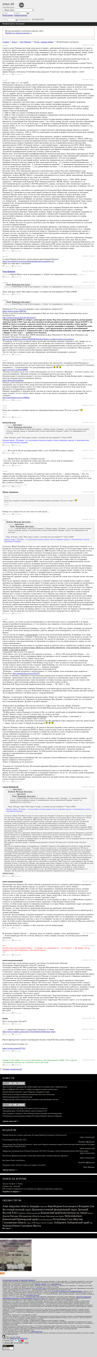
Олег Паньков (25, 42)
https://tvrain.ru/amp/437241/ (14, 1048)
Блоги (14, 42)
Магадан (14, 1216)
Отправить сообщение (40, 1284)
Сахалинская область (14, 1222)
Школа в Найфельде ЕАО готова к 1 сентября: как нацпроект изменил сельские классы (30, 1089)
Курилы (6, 1216)
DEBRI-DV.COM (14, 1338)
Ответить (7, 74)
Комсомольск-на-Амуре (73, 1212)
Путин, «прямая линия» (44, 42)
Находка (42, 1216)
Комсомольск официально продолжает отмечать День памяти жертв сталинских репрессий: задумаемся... (36, 1156)
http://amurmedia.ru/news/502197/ (26, 673)
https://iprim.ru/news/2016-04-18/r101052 (19, 318)
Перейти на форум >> (12, 1191)
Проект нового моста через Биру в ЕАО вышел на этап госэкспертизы (25, 1108)
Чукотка (7, 1225)
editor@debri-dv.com (56, 1284)
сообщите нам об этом (36, 1331)
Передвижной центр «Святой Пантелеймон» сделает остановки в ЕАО (25, 1111)
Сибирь (29, 1223)
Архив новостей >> (11, 1121)
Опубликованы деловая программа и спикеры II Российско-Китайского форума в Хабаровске (32, 1116)
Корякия (90, 1213)
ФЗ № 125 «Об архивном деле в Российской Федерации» (67, 1291)
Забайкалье (22, 1213)
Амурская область (19, 1206)
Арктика (43, 1206)
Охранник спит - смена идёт (11, 1186)
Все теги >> (8, 1228)
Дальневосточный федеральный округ (54, 1209)
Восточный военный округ (17, 1209)
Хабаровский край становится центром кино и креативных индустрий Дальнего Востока (30, 1099)
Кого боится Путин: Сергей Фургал (14, 1160)
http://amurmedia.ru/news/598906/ (16, 398)
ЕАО (14, 1212)
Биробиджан (55, 1206)
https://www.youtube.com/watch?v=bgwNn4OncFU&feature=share (29, 1032)
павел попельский (87, 1137)
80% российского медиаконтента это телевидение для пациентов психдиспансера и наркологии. (32, 1189)
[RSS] (2, 1274)
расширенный (38, 19)
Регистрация (8, 15)
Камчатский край (50, 1212)
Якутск (37, 1225)
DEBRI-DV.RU (24, 1338)
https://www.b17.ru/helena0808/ (15, 370)
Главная (6, 42)
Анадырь (34, 1206)
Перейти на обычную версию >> (18, 33)
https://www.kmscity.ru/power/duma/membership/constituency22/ (28, 261)
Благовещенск (70, 1206)
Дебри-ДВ (8, 4)
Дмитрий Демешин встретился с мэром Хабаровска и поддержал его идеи (26, 1092)
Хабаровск (60, 1222)
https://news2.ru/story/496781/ (15, 311)
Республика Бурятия (45, 1219)
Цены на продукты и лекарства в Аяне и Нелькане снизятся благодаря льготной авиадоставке (32, 1113)
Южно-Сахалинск (22, 1225)
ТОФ (33, 1223)
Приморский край (27, 1219)
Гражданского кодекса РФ (32, 1295)
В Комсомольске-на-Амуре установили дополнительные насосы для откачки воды (29, 1094)
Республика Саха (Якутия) (68, 1219)
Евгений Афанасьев (86, 1142)
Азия (5, 1206)
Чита (91, 1223)
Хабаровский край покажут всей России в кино (17, 1097)
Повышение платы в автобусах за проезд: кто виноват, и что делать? (24, 1165)
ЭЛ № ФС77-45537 (41, 1288)
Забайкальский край (33, 1213)
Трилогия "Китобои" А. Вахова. (13, 1184)
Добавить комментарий (12, 1069)
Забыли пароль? (20, 15)
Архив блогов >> (10, 1170)
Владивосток (86, 1206)
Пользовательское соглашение (10, 1280)
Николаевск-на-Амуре (55, 1216)
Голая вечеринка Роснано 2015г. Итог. (15, 1140)
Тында (38, 1223)
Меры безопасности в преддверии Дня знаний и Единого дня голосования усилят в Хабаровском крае (35, 1087)
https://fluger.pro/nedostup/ (13, 380)
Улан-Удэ (43, 1223)
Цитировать (17, 74)
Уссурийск (50, 1223)
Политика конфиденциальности (27, 1280)
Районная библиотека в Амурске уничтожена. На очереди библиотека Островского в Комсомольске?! (35, 1135)
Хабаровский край (78, 1222)
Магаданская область (29, 1216)
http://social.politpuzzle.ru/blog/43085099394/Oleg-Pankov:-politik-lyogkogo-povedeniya (38, 339)
